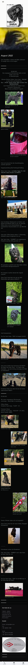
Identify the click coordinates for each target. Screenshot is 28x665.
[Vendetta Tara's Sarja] (9, 421)
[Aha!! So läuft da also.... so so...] (14, 292)
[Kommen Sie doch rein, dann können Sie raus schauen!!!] (18, 143)
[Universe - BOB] (14, 457)
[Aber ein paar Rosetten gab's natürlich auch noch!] (20, 502)
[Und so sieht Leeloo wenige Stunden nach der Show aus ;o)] (6, 477)
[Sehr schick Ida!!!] (14, 348)
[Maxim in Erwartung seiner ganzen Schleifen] (7, 118)
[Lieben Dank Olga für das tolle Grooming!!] (14, 98)
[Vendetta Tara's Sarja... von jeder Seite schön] (19, 437)
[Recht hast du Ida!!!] (14, 589)
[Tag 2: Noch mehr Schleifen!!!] (17, 209)
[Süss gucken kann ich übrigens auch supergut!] (14, 315)
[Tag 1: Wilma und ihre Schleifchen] (9, 186)
